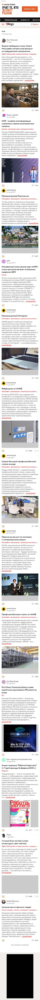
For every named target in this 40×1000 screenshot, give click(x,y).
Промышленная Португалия (15, 196)
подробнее (29, 80)
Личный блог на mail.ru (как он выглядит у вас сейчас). (15, 842)
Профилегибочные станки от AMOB (19, 614)
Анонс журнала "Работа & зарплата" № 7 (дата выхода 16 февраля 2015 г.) (19, 766)
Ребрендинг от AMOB (12, 388)
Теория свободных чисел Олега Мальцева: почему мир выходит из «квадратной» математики (17, 48)
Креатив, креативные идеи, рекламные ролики (17, 129)
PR (3, 695)
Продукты (5, 771)
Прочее (4, 275)
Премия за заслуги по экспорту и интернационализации (17, 538)
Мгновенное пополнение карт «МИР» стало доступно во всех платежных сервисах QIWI (20, 269)
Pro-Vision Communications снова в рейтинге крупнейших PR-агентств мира (19, 690)
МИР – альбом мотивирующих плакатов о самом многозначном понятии (18, 124)
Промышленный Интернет (14, 316)
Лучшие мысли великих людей (16, 907)
